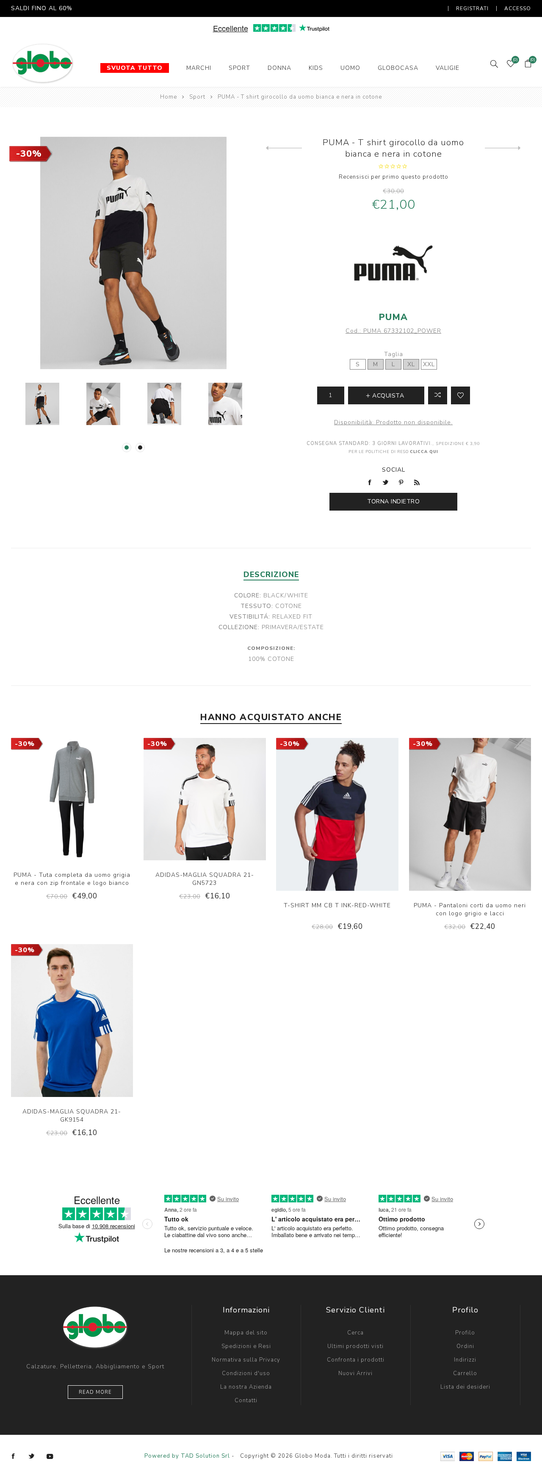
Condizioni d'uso (246, 1373)
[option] (42, 403)
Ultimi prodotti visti (355, 1346)
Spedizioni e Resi (246, 1346)
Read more (95, 1392)
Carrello (465, 1373)
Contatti (246, 1400)
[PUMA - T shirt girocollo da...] (284, 148)
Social (393, 470)
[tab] (271, 574)
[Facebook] (13, 1456)
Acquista (97, 829)
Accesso (517, 8)
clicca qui (424, 451)
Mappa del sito (246, 1333)
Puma (393, 317)
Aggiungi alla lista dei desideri (460, 395)
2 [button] (140, 447)
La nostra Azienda (246, 1387)
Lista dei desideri (465, 1387)
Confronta (437, 395)
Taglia (393, 354)
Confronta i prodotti (355, 1360)
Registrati (472, 8)
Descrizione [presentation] (271, 574)
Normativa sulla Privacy (246, 1360)
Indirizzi (465, 1360)
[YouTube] (50, 1456)
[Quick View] (45, 829)
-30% (29, 153)
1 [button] (126, 447)
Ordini (465, 1346)
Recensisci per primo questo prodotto (393, 177)
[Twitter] (32, 1456)
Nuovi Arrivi (355, 1373)
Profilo (465, 1333)
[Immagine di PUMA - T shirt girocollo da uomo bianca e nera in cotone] (42, 404)
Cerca (355, 1333)
